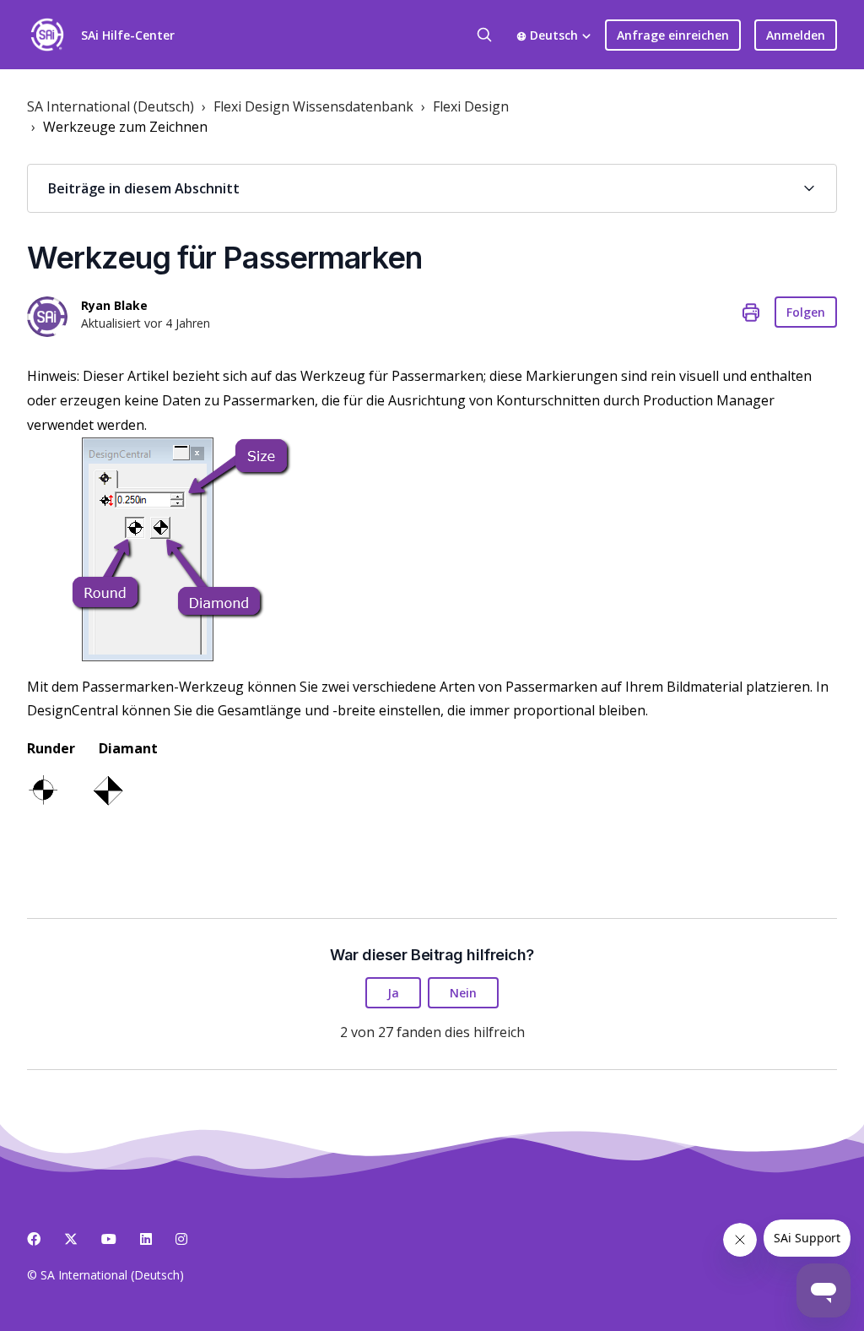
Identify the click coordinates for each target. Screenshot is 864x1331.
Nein (463, 993)
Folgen (805, 312)
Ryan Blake (114, 305)
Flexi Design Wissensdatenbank (313, 106)
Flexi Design (471, 106)
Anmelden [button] (795, 35)
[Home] (47, 35)
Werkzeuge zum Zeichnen (125, 126)
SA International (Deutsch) (110, 106)
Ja (393, 993)
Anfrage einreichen (673, 35)
